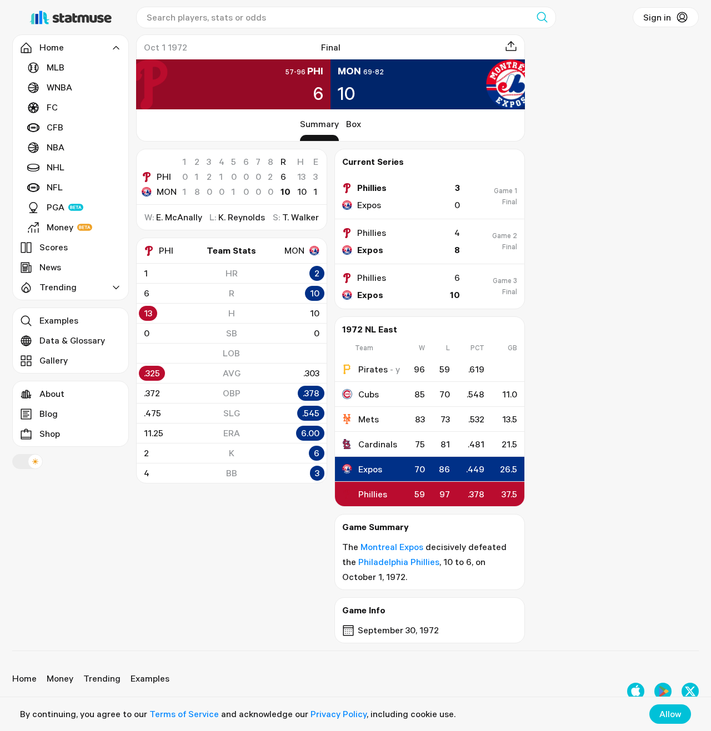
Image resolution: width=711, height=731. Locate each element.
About (51, 393)
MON (167, 191)
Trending (102, 678)
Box (353, 124)
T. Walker (300, 217)
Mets (368, 419)
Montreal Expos (391, 547)
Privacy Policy (339, 714)
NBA (55, 147)
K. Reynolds (241, 217)
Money (60, 227)
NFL (55, 187)
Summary (319, 124)
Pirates (373, 369)
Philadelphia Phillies (398, 562)
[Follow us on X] (690, 691)
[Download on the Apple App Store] (635, 691)
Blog (48, 413)
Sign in (657, 17)
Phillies (372, 494)
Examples (58, 320)
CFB (55, 127)
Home (24, 678)
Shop (49, 433)
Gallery (53, 360)
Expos (370, 469)
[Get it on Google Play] (663, 691)
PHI (164, 176)
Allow (670, 714)
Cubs (368, 394)
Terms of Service (184, 714)
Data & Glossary (72, 340)
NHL (55, 167)
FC (52, 107)
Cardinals (377, 444)
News (50, 267)
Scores (53, 247)
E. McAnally (179, 217)
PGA (55, 207)
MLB (55, 67)
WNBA (59, 87)
